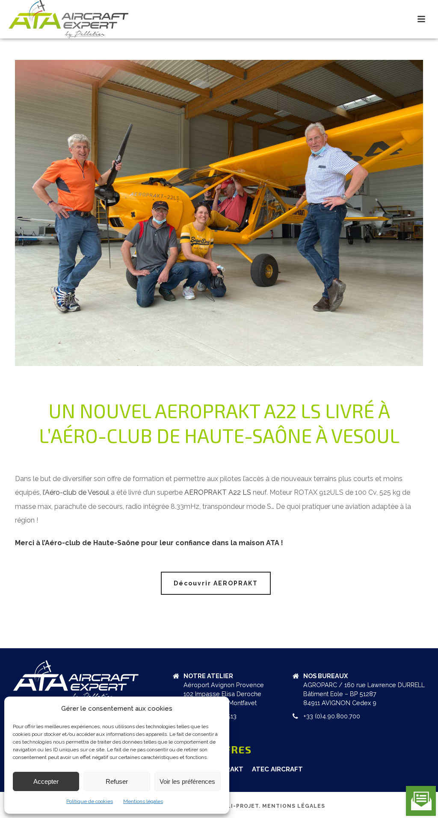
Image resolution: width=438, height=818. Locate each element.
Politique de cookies (89, 801)
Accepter (46, 781)
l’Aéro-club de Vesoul (76, 492)
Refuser (117, 781)
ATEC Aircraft (277, 769)
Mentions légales (143, 801)
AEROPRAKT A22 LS (217, 492)
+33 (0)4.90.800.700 (331, 716)
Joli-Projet (239, 806)
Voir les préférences (187, 781)
